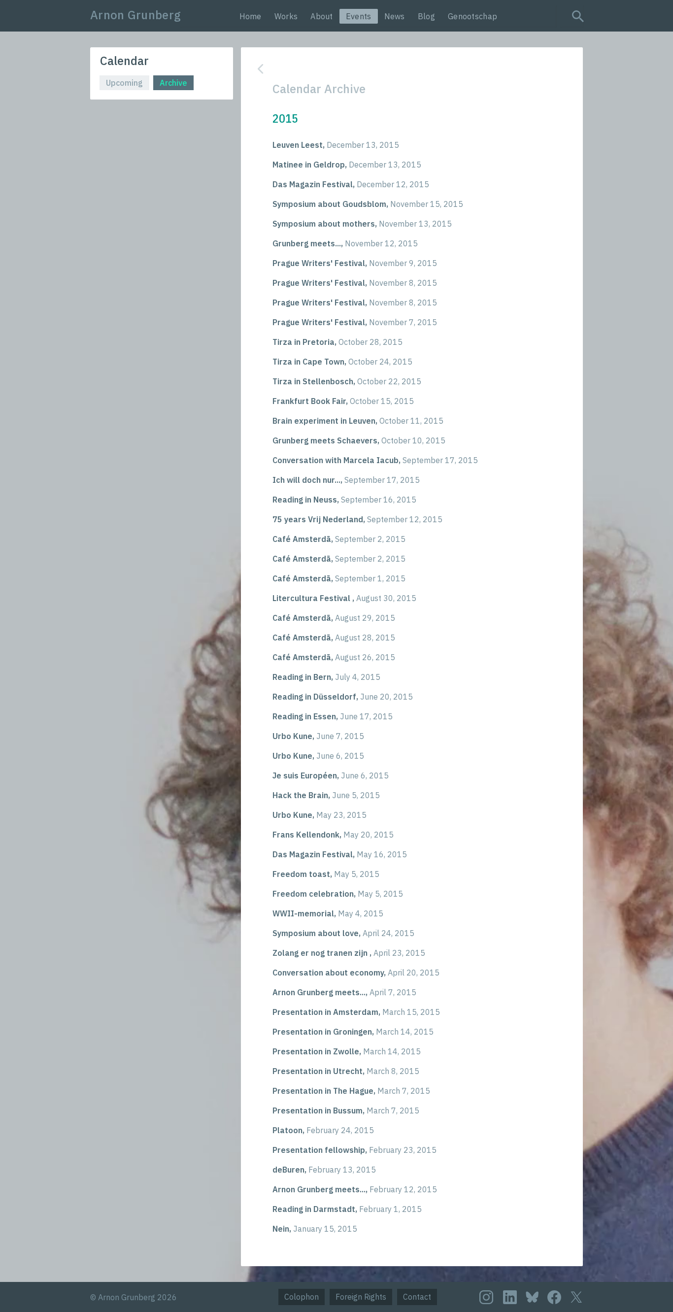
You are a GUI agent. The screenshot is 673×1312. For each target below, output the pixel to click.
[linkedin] (510, 1297)
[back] (404, 69)
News (394, 16)
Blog (426, 16)
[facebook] (554, 1297)
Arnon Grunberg (135, 15)
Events (358, 16)
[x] (576, 1297)
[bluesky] (532, 1296)
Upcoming (124, 83)
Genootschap (472, 16)
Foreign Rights (361, 1297)
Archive (173, 83)
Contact (417, 1297)
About (321, 16)
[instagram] (486, 1297)
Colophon (301, 1297)
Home (250, 16)
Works (286, 16)
